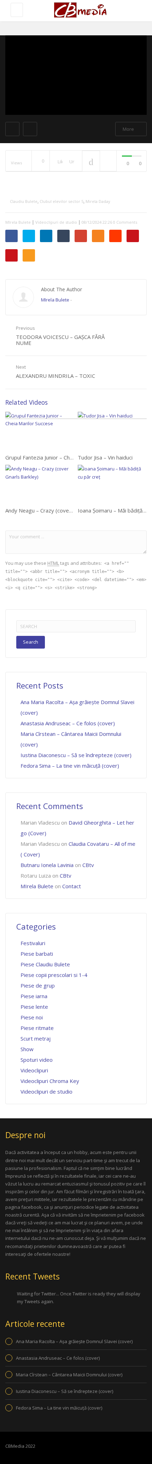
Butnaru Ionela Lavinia (47, 864)
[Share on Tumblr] (63, 236)
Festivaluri (33, 943)
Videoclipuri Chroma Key (50, 1080)
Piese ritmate (37, 1027)
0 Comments (125, 222)
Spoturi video (37, 1059)
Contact (71, 886)
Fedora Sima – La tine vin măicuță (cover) (70, 765)
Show (27, 1049)
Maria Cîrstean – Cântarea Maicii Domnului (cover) (69, 1374)
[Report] (108, 161)
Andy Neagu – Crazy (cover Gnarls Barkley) (57, 510)
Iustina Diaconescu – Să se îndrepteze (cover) (76, 755)
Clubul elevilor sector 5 (61, 201)
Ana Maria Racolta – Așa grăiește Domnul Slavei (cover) (74, 1341)
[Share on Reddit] (115, 236)
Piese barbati (37, 953)
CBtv (88, 864)
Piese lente (34, 1006)
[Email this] (29, 255)
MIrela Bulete (18, 222)
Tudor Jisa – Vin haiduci (105, 457)
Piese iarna (34, 996)
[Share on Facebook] (11, 236)
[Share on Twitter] (29, 236)
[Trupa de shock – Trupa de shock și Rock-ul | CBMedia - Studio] (80, 10)
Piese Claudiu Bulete (45, 964)
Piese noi (32, 1017)
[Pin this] (11, 255)
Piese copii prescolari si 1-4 (54, 974)
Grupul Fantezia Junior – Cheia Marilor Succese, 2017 (68, 457)
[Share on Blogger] (98, 236)
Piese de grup (38, 985)
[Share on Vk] (133, 236)
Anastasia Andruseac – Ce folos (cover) (68, 723)
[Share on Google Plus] (81, 236)
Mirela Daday (98, 201)
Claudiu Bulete (23, 201)
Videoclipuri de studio (56, 222)
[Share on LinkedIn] (46, 236)
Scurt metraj (36, 1038)
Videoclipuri (34, 1070)
